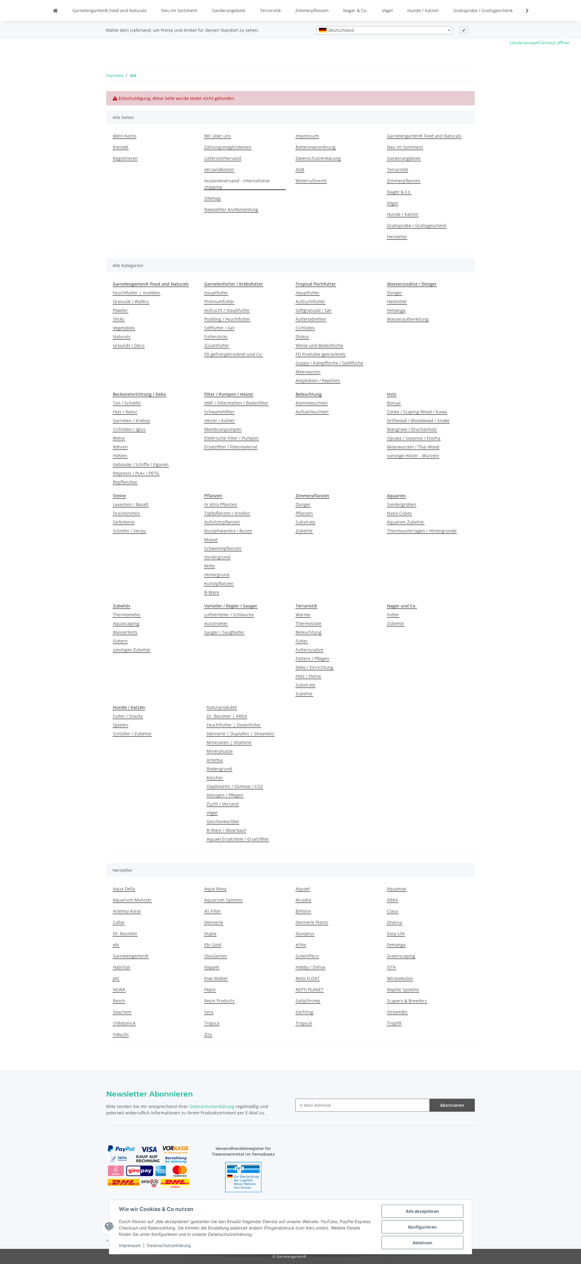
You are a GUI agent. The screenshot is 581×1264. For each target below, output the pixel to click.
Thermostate (308, 623)
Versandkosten (219, 169)
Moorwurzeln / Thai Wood (413, 447)
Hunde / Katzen (423, 10)
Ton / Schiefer (127, 403)
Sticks (118, 319)
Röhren (120, 447)
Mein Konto (124, 136)
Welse (119, 438)
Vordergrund (217, 557)
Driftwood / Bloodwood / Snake (418, 420)
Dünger (394, 293)
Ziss (208, 1034)
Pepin (210, 989)
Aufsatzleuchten (312, 412)
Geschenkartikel (223, 821)
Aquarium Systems (223, 900)
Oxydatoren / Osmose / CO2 (235, 786)
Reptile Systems (403, 989)
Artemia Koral (127, 911)
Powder (120, 310)
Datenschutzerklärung (169, 1245)
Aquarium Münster (132, 900)
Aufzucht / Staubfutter (227, 310)
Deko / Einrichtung (314, 667)
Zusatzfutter (216, 345)
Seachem (122, 1012)
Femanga (396, 310)
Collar (119, 922)
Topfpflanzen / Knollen (227, 513)
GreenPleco (307, 956)
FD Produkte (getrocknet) (320, 354)
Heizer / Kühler (219, 420)
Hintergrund (216, 574)
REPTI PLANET (309, 989)
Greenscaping (401, 956)
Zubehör (304, 531)
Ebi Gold (212, 945)
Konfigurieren (422, 1226)
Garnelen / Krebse (131, 420)
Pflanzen (304, 513)
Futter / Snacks (128, 716)
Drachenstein (126, 513)
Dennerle (213, 922)
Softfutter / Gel (219, 328)
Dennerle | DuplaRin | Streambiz (240, 733)
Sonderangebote (228, 10)
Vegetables (124, 328)
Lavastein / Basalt (130, 504)
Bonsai (394, 403)
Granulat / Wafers (131, 301)
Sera (208, 1012)
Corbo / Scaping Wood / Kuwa (417, 412)
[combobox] (384, 30)
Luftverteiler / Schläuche (229, 614)
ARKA (392, 900)
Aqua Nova (215, 889)
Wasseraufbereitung (407, 319)
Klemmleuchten (312, 403)
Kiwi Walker (216, 978)
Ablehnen (422, 1242)
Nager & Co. (355, 10)
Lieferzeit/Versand (222, 158)
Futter (302, 641)
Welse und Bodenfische (319, 345)
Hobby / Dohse (310, 967)
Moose (211, 539)
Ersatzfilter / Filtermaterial (230, 447)
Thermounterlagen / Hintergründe (422, 531)
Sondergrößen (401, 504)
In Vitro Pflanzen (220, 504)
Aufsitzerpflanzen (222, 522)
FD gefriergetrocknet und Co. (233, 354)
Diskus (302, 336)
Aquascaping (126, 623)
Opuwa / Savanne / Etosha (413, 438)
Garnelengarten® (131, 956)
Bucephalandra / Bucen (228, 531)
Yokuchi (121, 1034)
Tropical (304, 1023)
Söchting (304, 1012)
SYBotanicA (124, 1023)
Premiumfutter (219, 301)
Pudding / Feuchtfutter (227, 319)
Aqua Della (124, 889)
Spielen (120, 725)
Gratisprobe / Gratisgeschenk (483, 10)
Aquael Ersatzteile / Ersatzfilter (238, 839)
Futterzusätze (309, 650)
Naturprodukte (222, 707)
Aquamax (396, 889)
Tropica (211, 1023)
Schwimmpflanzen (222, 548)
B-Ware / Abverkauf (226, 830)
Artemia (215, 760)
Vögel (387, 10)
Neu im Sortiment (179, 10)
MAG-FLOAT (308, 978)
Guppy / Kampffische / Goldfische (329, 363)
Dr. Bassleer (125, 933)
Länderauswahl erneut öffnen (539, 42)
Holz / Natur (125, 412)
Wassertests (125, 632)
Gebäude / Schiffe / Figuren (141, 464)
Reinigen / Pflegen (225, 795)
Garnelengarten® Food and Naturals (109, 10)
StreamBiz (397, 1012)
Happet (211, 967)
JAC (116, 978)
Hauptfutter (216, 293)
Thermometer (127, 614)
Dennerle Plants (312, 922)
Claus (392, 911)
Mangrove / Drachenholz (412, 429)
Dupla (210, 933)
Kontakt (120, 147)
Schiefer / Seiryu (129, 531)
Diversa (394, 922)
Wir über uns (217, 136)
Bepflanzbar (125, 482)
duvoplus (305, 933)
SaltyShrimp (308, 1001)
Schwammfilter (219, 412)
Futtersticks (216, 336)
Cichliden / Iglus (129, 429)
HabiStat (121, 967)
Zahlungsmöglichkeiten (227, 147)
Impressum (130, 1245)
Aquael (303, 889)
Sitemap (212, 198)
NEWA (119, 989)
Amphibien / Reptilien (318, 380)
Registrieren (125, 158)
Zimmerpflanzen (312, 10)
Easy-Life (396, 933)
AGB (300, 169)
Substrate (305, 522)
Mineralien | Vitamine (229, 742)
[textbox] (384, 30)
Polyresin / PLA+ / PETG (136, 473)
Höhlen (120, 455)
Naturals (121, 336)
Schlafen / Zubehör (132, 733)
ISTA (391, 967)
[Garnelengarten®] (55, 10)
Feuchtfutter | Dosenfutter (234, 725)
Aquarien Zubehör (405, 522)
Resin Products (219, 1001)
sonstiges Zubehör (131, 650)
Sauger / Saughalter (224, 632)
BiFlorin (303, 911)
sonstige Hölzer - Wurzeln (413, 455)
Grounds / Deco (128, 345)
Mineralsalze (220, 751)
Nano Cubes (399, 513)
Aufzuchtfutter (310, 301)
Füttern (120, 641)
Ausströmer (216, 623)
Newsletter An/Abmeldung (231, 209)
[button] (523, 10)
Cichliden (305, 328)
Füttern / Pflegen (312, 658)
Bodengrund (219, 769)
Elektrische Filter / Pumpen (231, 438)
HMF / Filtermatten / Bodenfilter (236, 403)
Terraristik (270, 10)
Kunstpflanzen (219, 583)
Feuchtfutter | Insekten (136, 293)
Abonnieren (452, 1105)
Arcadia (303, 900)
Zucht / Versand (223, 804)
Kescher (215, 777)
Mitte (209, 566)
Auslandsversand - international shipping (237, 184)
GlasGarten (215, 956)
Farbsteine (123, 522)
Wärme (303, 614)
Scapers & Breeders (407, 1001)
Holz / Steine (308, 676)
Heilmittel (397, 301)
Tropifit (394, 1023)
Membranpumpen (222, 429)
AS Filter (212, 911)
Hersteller (397, 237)
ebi (116, 945)
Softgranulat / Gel (313, 310)
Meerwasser (308, 372)
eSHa (301, 945)
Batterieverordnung (316, 147)
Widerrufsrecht (311, 181)
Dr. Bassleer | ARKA (227, 716)
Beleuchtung (308, 632)
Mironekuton (400, 978)
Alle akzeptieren (422, 1211)
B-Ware (211, 592)
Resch (119, 1001)
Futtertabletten (311, 319)
